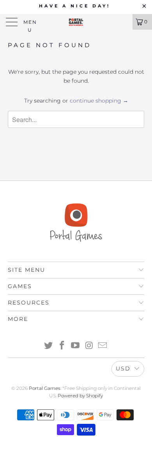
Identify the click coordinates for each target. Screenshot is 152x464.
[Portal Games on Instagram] (89, 346)
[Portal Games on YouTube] (75, 346)
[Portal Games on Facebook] (62, 346)
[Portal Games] (76, 22)
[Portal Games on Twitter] (49, 346)
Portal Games (44, 388)
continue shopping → (99, 100)
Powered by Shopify (80, 395)
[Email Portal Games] (103, 346)
